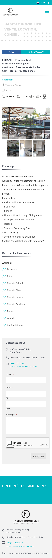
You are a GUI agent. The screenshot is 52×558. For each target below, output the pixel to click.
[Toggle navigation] (47, 12)
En (42, 3)
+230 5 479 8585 (23, 357)
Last (8, 409)
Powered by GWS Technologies (38, 553)
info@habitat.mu (17, 363)
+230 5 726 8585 (38, 357)
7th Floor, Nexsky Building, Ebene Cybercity (17, 531)
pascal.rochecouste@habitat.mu (23, 366)
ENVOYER (38, 456)
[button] (3, 148)
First (8, 398)
